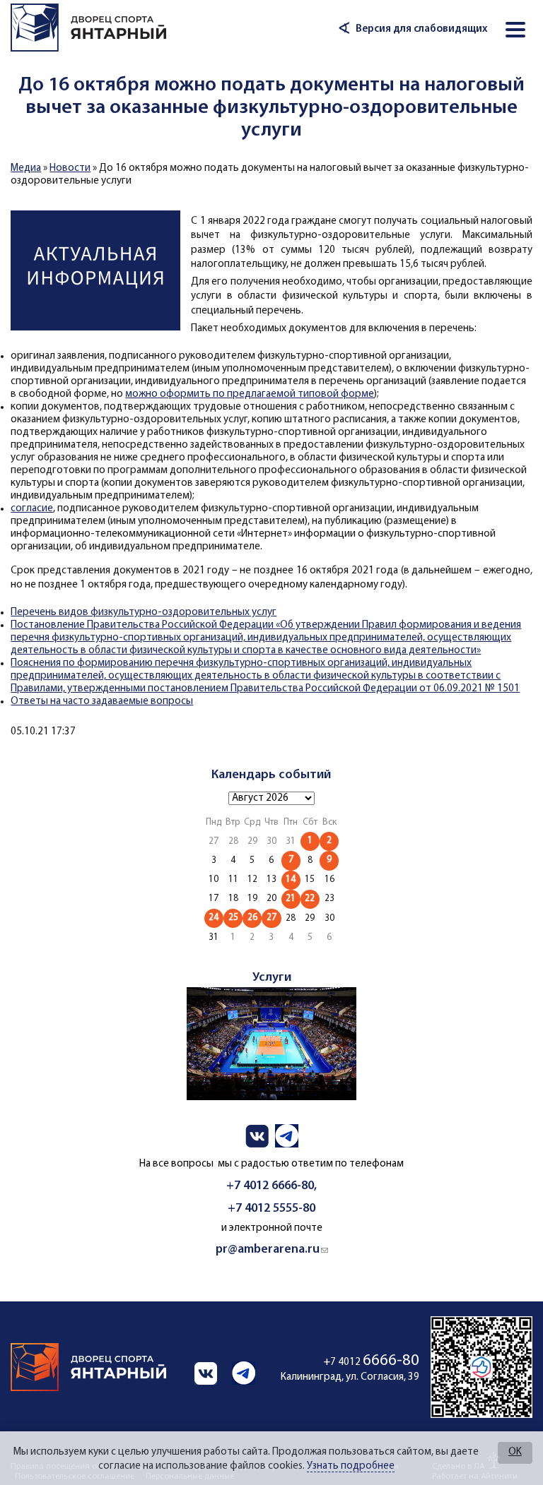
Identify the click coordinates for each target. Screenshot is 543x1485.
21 (291, 898)
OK (515, 1452)
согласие (32, 508)
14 (291, 879)
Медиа (26, 168)
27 (271, 917)
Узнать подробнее (351, 1466)
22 (310, 898)
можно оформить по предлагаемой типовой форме (249, 394)
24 (213, 917)
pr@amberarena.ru (272, 1250)
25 (233, 917)
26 (252, 917)
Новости (69, 168)
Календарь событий (271, 775)
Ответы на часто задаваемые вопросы (102, 701)
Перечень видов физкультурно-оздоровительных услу (141, 612)
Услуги (271, 977)
